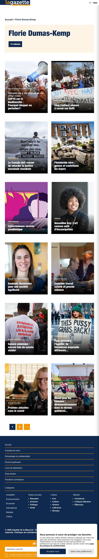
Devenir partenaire (13, 462)
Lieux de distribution (13, 468)
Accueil (9, 19)
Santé (32, 508)
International (26, 89)
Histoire (55, 505)
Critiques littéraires (83, 502)
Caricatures (79, 499)
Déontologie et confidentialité (17, 456)
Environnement (14, 89)
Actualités (10, 495)
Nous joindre (10, 474)
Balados (9, 512)
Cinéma (55, 502)
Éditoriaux (79, 505)
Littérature (56, 508)
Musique (56, 511)
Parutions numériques (14, 480)
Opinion (57, 158)
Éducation (34, 499)
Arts (54, 499)
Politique (25, 279)
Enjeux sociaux (14, 279)
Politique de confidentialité (27, 532)
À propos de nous (12, 451)
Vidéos (9, 517)
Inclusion (34, 502)
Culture (57, 218)
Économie (10, 504)
